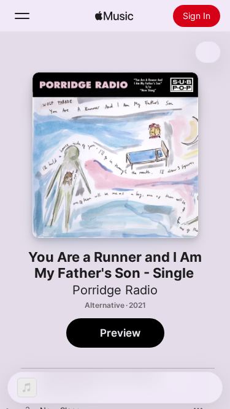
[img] (114, 15)
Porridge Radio (115, 290)
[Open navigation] (22, 15)
